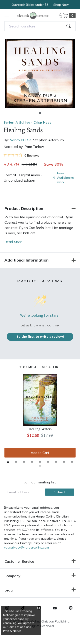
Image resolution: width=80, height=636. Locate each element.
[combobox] (40, 26)
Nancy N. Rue (21, 140)
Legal (9, 590)
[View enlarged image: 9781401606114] (40, 73)
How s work (65, 177)
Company (12, 576)
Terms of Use (16, 626)
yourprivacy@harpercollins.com (26, 547)
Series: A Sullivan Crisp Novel (28, 122)
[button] (40, 113)
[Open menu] (6, 15)
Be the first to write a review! (40, 336)
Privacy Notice (12, 630)
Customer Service (19, 561)
